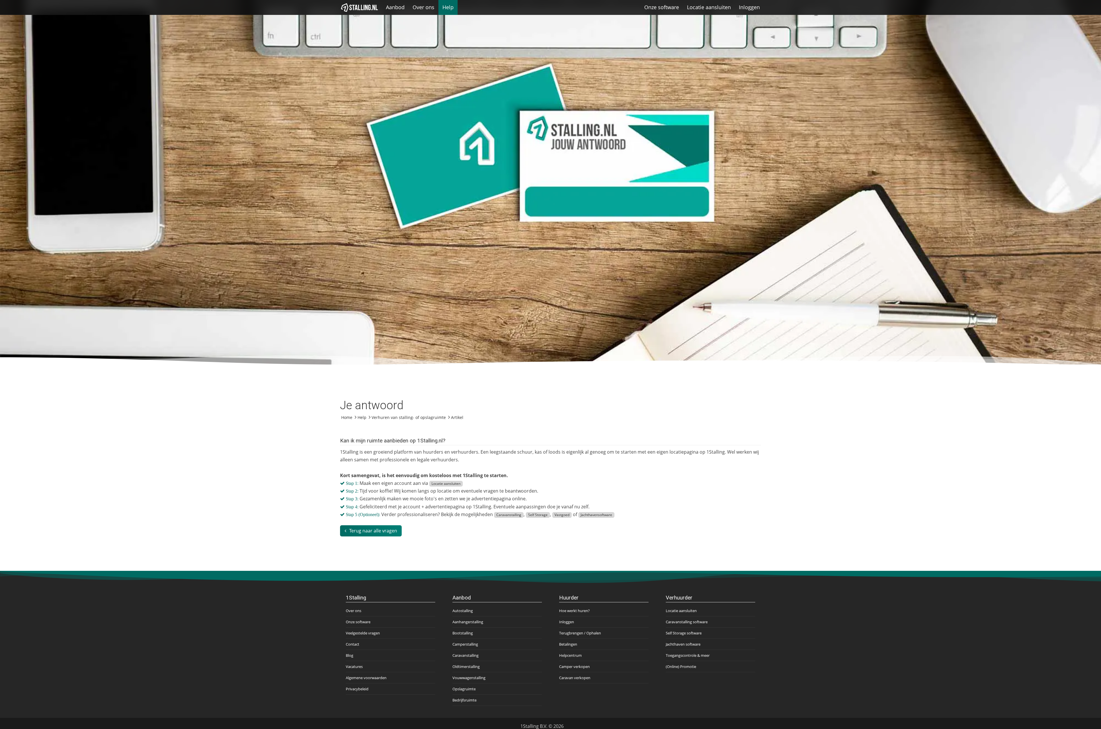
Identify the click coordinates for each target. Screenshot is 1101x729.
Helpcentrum (570, 655)
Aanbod (395, 7)
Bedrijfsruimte (464, 700)
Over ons (423, 7)
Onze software (661, 7)
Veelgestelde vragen (363, 633)
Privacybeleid (357, 688)
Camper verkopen (574, 666)
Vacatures (354, 666)
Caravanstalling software (687, 621)
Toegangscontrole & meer (688, 655)
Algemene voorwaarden (366, 677)
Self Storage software (684, 633)
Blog (349, 655)
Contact (352, 644)
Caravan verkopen (574, 677)
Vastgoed (562, 514)
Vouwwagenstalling (468, 677)
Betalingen (568, 644)
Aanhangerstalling (467, 621)
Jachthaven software (683, 644)
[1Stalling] (359, 7)
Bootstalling (462, 633)
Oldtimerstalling (466, 666)
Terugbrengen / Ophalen (580, 633)
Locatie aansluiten (709, 7)
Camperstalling (465, 644)
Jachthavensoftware (596, 514)
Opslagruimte (464, 688)
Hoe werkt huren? (574, 610)
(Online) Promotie (681, 666)
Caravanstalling (508, 514)
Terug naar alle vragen (373, 531)
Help (448, 7)
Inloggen (749, 7)
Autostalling (462, 610)
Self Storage (538, 514)
